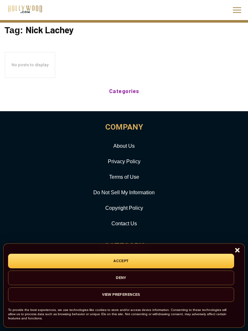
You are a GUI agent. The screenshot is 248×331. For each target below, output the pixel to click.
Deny (121, 278)
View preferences (121, 294)
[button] (237, 250)
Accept (121, 261)
